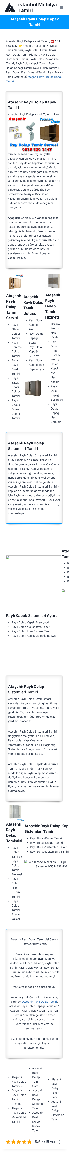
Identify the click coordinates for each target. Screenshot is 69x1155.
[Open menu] (61, 7)
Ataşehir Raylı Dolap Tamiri (39, 1001)
